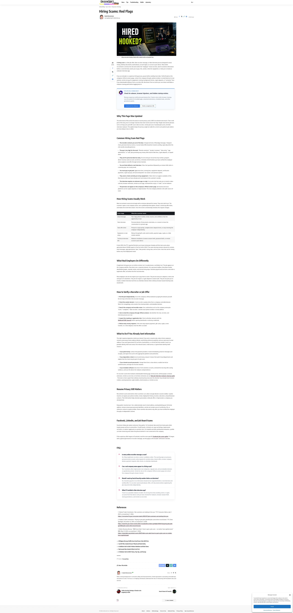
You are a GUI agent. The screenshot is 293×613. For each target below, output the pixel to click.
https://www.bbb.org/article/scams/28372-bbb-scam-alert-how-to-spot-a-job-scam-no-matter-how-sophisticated (145, 534)
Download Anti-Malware (132, 106)
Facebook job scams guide (160, 436)
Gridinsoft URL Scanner (124, 320)
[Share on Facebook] (179, 17)
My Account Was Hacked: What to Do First (129, 549)
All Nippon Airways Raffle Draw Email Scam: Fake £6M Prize (133, 541)
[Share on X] (182, 17)
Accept (272, 606)
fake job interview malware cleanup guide (163, 376)
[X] (175, 573)
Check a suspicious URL (148, 106)
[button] (290, 595)
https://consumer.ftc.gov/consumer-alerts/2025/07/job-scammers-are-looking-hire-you (143, 516)
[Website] (171, 573)
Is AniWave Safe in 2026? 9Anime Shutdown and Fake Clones (133, 546)
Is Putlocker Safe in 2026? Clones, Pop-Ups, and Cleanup (132, 552)
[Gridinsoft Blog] (109, 2)
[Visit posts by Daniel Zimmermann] (101, 17)
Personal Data (125, 559)
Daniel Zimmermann (109, 16)
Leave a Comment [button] (169, 600)
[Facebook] (173, 573)
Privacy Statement (276, 610)
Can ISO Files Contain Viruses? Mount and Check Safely (132, 544)
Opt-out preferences (267, 610)
